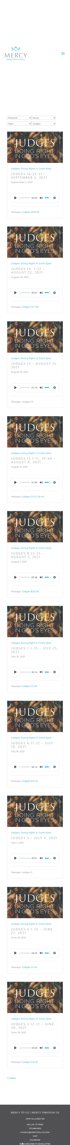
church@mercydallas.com (35, 1132)
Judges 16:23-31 (30, 212)
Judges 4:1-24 (29, 967)
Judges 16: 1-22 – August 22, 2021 (28, 270)
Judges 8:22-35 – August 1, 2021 (27, 555)
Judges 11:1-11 (29, 496)
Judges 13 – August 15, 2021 (34, 365)
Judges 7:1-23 (29, 686)
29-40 (40, 496)
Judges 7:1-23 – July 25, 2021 (34, 650)
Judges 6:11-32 (30, 781)
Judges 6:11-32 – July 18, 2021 (32, 745)
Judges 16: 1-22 (30, 306)
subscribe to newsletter (37, 1144)
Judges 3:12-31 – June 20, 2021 (32, 1026)
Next (13, 1078)
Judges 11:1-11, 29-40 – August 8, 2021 (33, 460)
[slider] (24, 197)
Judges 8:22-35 (30, 591)
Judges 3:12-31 (30, 1062)
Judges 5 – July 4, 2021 (34, 838)
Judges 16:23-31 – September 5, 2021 (29, 175)
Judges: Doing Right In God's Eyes (31, 168)
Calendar (35, 1140)
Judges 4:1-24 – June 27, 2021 (32, 931)
